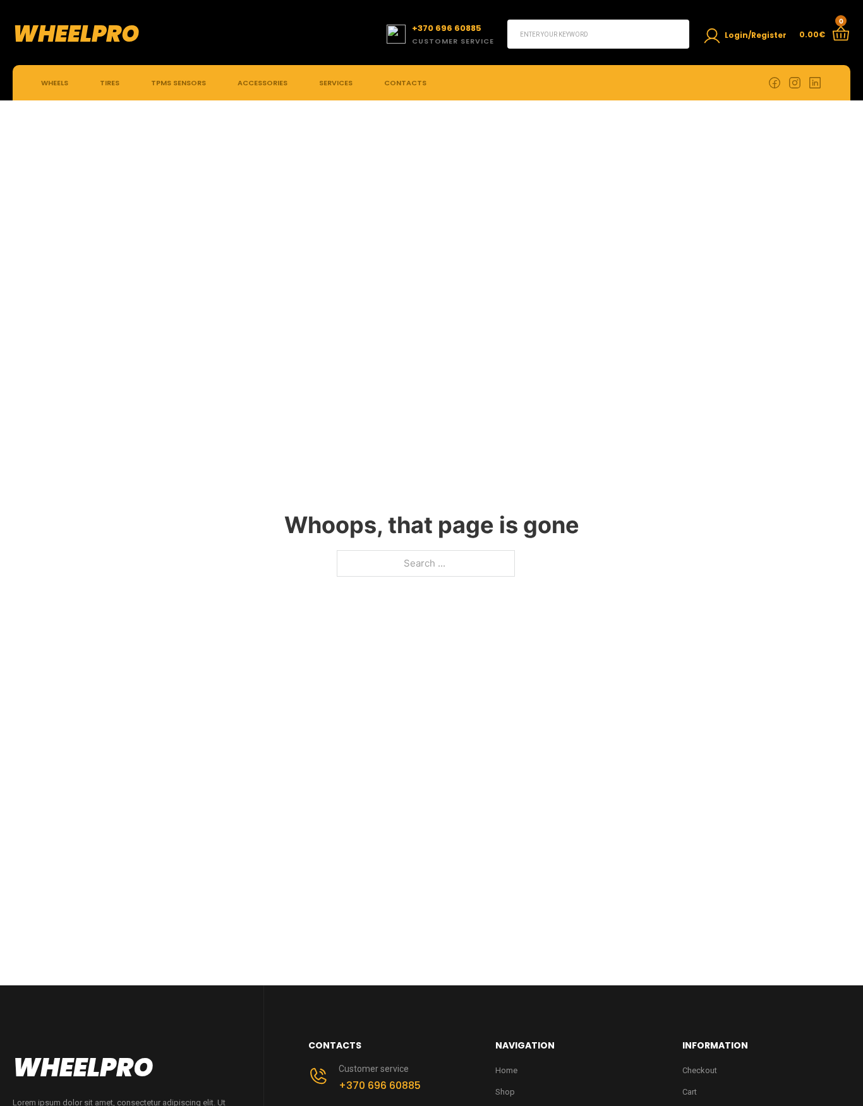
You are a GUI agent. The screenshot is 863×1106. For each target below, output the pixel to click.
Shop (505, 1092)
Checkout (699, 1070)
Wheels (54, 83)
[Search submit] (674, 34)
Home (506, 1070)
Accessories (262, 83)
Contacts (405, 83)
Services (336, 83)
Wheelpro (76, 34)
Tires (109, 83)
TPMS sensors (178, 83)
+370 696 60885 (380, 1085)
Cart (689, 1092)
